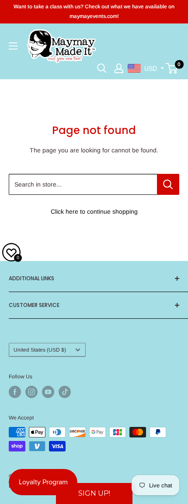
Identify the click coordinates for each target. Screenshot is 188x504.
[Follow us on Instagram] (31, 392)
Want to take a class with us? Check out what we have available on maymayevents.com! (94, 11)
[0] (172, 68)
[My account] (119, 68)
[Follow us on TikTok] (65, 392)
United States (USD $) (40, 350)
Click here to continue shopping (94, 211)
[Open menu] (13, 45)
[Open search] (102, 68)
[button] (94, 493)
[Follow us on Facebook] (15, 392)
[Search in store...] (168, 184)
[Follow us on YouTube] (48, 392)
